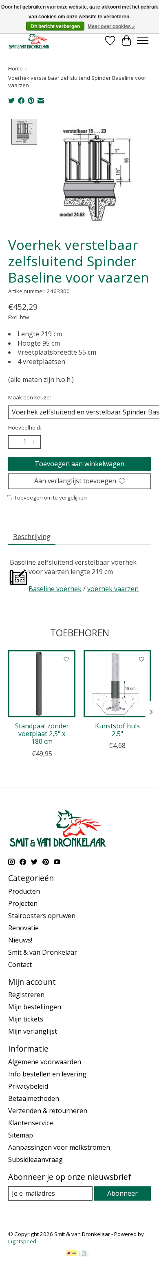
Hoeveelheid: (24, 427)
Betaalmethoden (33, 1098)
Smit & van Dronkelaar (42, 952)
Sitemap (20, 1135)
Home (15, 68)
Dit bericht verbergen (55, 26)
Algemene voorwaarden (44, 1061)
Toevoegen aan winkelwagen (79, 463)
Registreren (26, 994)
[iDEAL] (71, 1254)
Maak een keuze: (29, 397)
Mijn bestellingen (34, 1006)
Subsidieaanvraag (35, 1159)
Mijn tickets (25, 1019)
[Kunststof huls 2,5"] (117, 683)
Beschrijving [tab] (32, 536)
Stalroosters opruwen (41, 915)
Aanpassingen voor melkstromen (59, 1147)
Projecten (23, 903)
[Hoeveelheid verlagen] (16, 442)
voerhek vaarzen (113, 588)
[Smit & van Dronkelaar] (29, 40)
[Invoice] (84, 1254)
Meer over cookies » (111, 26)
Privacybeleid (28, 1086)
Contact (20, 964)
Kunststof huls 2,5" (117, 729)
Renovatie (23, 927)
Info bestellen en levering (47, 1074)
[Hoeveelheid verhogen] (33, 442)
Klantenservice (30, 1122)
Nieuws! (20, 940)
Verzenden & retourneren (47, 1110)
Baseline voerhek (55, 588)
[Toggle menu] (143, 41)
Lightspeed (22, 1241)
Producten (24, 891)
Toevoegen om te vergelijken (50, 497)
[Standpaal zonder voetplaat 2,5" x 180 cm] (41, 683)
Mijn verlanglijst (32, 1031)
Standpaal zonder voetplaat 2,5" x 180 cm (42, 733)
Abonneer (122, 1193)
